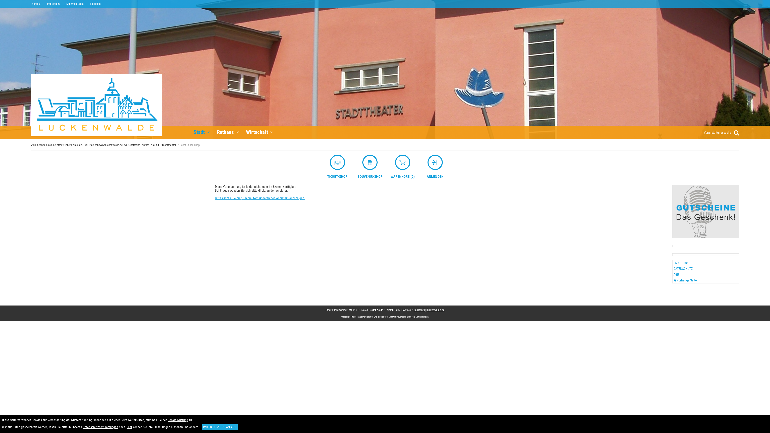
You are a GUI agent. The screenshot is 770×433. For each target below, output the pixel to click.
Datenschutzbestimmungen (100, 427)
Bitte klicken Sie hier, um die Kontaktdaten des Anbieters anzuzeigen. (260, 198)
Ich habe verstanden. (219, 427)
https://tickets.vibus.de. (70, 145)
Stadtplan (95, 3)
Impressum (53, 3)
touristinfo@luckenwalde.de (429, 310)
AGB (676, 274)
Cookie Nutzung (178, 420)
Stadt (146, 145)
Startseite (135, 145)
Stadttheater (169, 145)
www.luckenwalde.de (111, 145)
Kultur (155, 145)
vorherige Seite (686, 280)
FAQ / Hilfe (681, 263)
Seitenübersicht (75, 3)
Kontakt (36, 3)
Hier (129, 427)
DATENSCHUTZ (683, 269)
